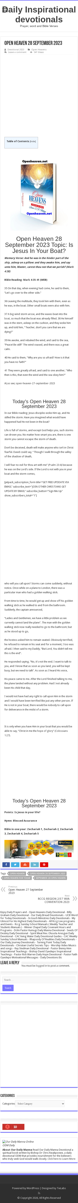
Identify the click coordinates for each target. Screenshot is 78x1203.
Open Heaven (17, 873)
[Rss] (39, 1193)
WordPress (33, 1188)
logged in (41, 965)
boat (7, 318)
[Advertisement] (39, 96)
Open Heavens (39, 49)
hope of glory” (45, 730)
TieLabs (61, 1188)
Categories (8, 1103)
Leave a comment (17, 52)
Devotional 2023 (16, 49)
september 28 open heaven (51, 878)
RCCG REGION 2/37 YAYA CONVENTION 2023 (54, 899)
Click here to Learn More (61, 1158)
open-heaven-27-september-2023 (35, 383)
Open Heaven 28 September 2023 (47, 873)
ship (7, 262)
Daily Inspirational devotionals (39, 14)
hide (32, 141)
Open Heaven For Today (17, 878)
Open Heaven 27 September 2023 (25, 889)
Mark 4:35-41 (31, 279)
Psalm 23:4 (55, 464)
